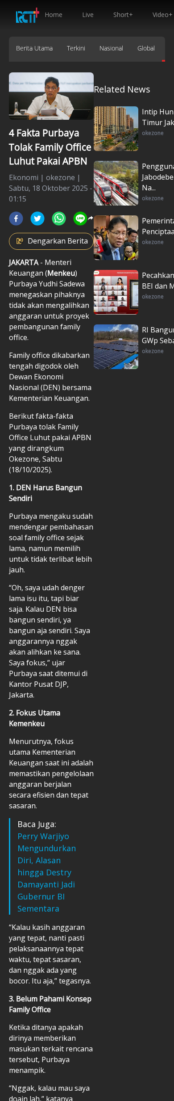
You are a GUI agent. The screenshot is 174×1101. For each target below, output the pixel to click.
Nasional (111, 48)
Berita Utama (34, 48)
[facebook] (16, 218)
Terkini (76, 48)
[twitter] (37, 218)
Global (146, 48)
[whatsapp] (59, 218)
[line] (80, 218)
